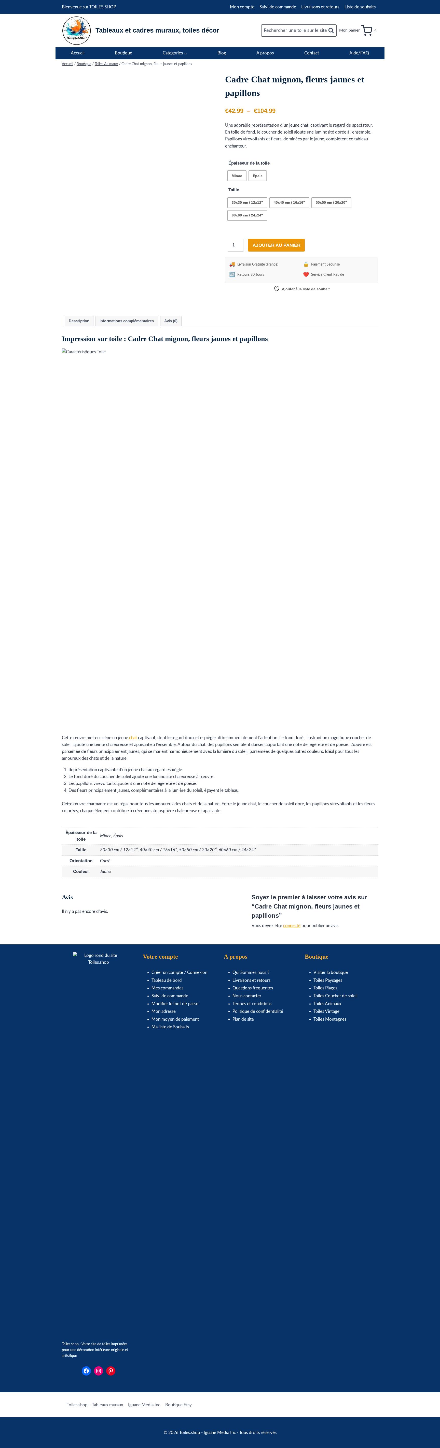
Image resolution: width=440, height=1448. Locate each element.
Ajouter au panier (276, 245)
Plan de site (243, 1019)
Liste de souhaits (360, 7)
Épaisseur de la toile (249, 163)
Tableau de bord (167, 980)
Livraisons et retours (320, 7)
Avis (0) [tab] (170, 321)
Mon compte (242, 7)
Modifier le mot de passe (175, 1004)
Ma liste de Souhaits (170, 1027)
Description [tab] (79, 321)
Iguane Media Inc (144, 1405)
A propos (265, 53)
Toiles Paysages (327, 980)
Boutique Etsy (178, 1405)
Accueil (78, 53)
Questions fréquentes (252, 988)
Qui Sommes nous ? (250, 972)
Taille (233, 189)
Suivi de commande (277, 7)
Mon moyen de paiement (175, 1019)
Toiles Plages (325, 988)
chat (133, 738)
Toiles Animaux (327, 1004)
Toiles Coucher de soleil (335, 996)
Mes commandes (167, 988)
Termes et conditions (251, 1004)
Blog (221, 53)
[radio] (237, 176)
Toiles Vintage (326, 1011)
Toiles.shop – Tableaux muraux (95, 1405)
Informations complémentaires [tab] (127, 321)
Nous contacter (246, 996)
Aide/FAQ (359, 53)
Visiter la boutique (330, 972)
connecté (291, 926)
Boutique (123, 53)
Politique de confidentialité (257, 1011)
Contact (311, 53)
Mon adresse (164, 1011)
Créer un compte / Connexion (179, 972)
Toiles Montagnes (329, 1019)
